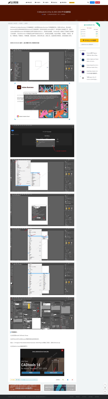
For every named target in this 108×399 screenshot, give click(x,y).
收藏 (13, 379)
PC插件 (21, 23)
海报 (18, 379)
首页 (16, 23)
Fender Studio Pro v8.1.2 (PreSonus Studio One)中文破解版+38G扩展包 (92, 67)
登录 (93, 2)
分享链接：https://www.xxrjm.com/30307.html (29, 379)
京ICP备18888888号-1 (41, 396)
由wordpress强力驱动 (21, 396)
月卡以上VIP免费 (90, 40)
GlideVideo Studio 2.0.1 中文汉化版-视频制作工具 (92, 73)
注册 (98, 2)
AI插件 (44, 14)
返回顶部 (97, 396)
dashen (63, 14)
